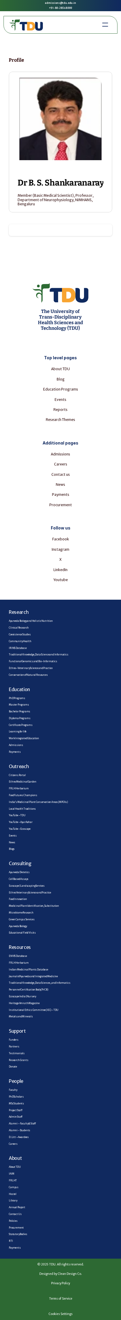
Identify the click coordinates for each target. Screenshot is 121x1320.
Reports (60, 409)
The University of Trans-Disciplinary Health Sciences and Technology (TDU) (61, 320)
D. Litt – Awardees (19, 1137)
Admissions (60, 454)
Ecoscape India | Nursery (22, 996)
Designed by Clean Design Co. (60, 1274)
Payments (60, 494)
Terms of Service (60, 1299)
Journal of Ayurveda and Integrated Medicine (33, 976)
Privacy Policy (60, 1283)
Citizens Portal (17, 775)
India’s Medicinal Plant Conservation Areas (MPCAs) (38, 802)
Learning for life (17, 731)
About (15, 1158)
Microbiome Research (21, 912)
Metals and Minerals (21, 1016)
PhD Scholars (16, 1096)
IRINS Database (18, 648)
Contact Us (15, 1214)
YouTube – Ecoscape (20, 828)
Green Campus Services (22, 919)
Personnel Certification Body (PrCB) (28, 989)
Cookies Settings (60, 1314)
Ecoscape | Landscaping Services (27, 885)
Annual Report (17, 1207)
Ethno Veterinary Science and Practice (30, 892)
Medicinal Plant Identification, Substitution (34, 905)
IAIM (11, 1173)
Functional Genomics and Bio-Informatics (33, 661)
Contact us (60, 474)
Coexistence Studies (20, 634)
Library (13, 1200)
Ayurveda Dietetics (19, 872)
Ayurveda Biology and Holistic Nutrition (31, 620)
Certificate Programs (21, 725)
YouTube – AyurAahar (21, 822)
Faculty (13, 1089)
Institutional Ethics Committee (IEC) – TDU (33, 1010)
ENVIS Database (18, 956)
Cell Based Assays (18, 879)
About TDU (60, 369)
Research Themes (60, 419)
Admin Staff (15, 1116)
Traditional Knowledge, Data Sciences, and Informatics (39, 982)
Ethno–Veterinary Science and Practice (31, 668)
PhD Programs (17, 698)
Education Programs (60, 389)
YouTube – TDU (17, 815)
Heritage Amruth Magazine (24, 1003)
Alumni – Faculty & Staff (22, 1123)
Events (13, 835)
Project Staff (15, 1110)
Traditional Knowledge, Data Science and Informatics (38, 654)
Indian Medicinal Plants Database (28, 969)
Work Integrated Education (24, 738)
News (60, 484)
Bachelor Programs (19, 711)
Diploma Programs (19, 718)
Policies (13, 1220)
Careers (60, 464)
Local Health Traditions (22, 808)
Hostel (12, 1194)
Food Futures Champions (23, 795)
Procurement (60, 505)
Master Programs (19, 704)
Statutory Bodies (18, 1234)
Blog (61, 379)
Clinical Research (19, 627)
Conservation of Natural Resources (28, 674)
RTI (11, 1240)
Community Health (20, 641)
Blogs (12, 848)
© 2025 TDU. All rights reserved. (60, 1264)
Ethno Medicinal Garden (22, 781)
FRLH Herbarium (19, 788)
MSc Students (16, 1103)
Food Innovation (18, 899)
